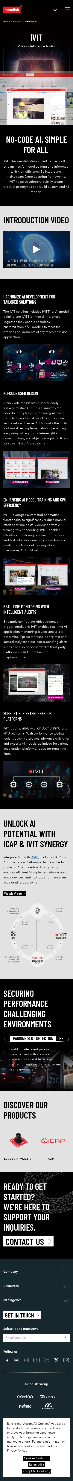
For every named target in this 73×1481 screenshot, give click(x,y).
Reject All (35, 1464)
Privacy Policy (16, 1450)
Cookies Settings (35, 1458)
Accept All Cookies (35, 1471)
